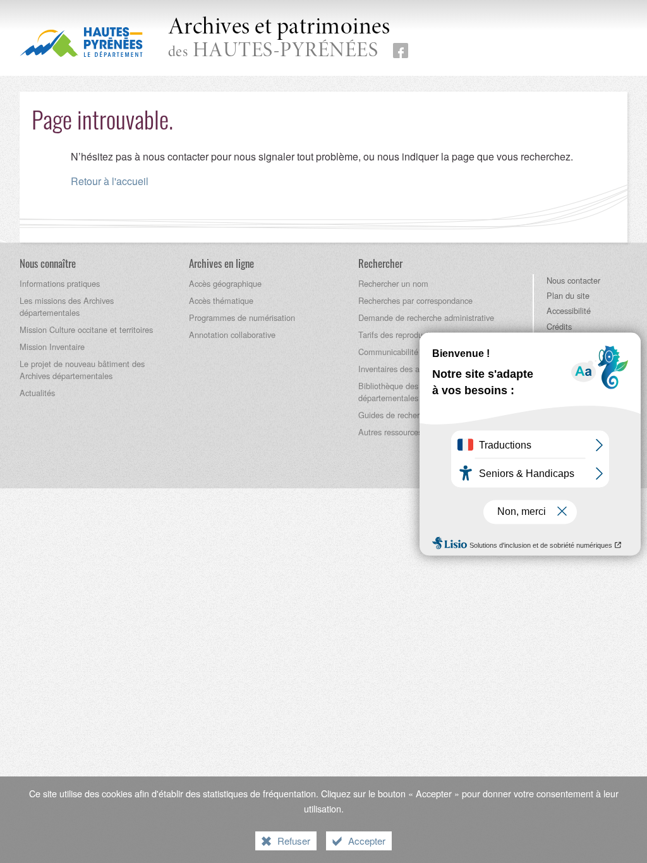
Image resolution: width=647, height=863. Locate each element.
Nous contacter (573, 280)
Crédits (559, 326)
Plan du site (568, 295)
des (279, 39)
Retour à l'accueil (109, 181)
